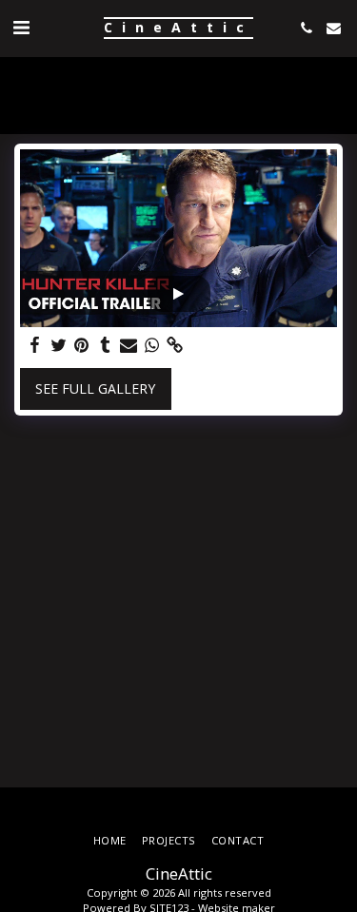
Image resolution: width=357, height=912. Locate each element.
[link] (175, 345)
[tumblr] (105, 345)
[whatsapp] (152, 345)
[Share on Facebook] (35, 345)
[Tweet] (59, 345)
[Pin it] (81, 345)
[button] (21, 27)
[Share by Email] (128, 345)
